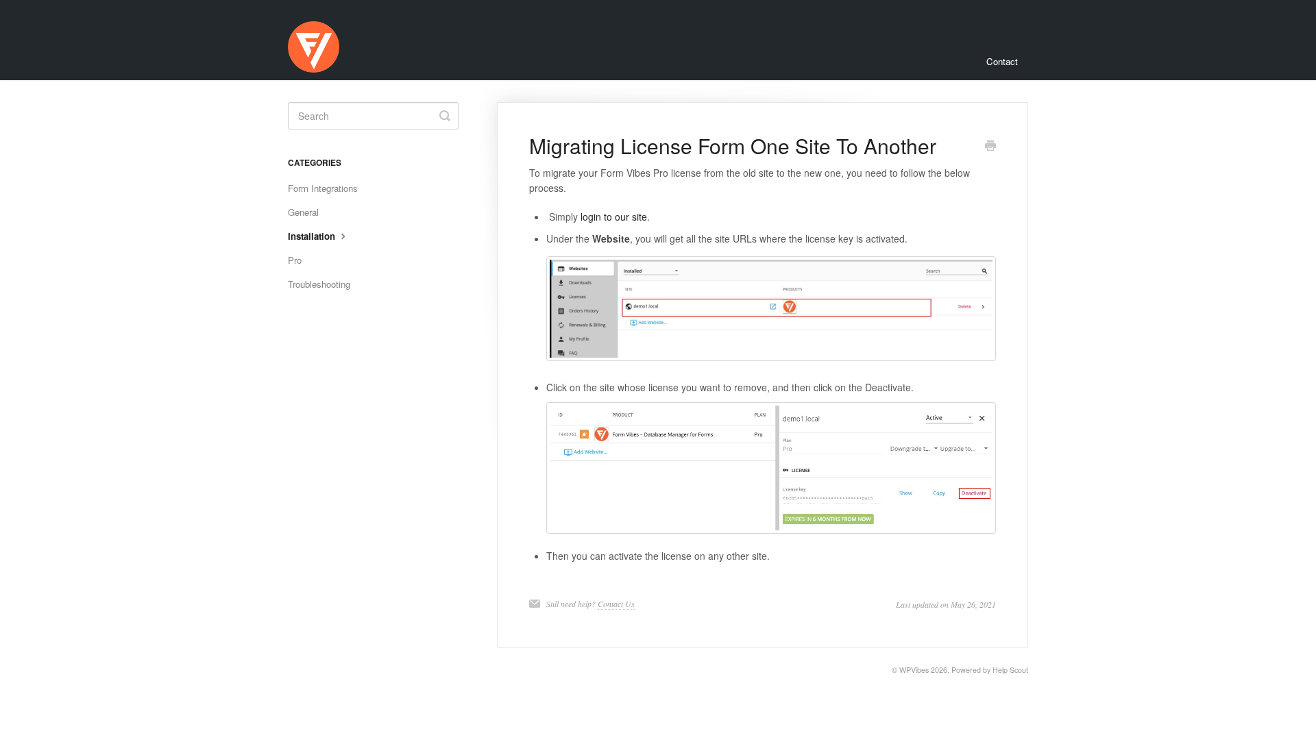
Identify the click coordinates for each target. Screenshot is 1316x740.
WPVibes (914, 670)
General (303, 212)
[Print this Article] (990, 146)
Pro (295, 260)
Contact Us (616, 603)
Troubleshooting (319, 284)
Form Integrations (323, 188)
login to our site (614, 216)
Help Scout (1010, 670)
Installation (313, 236)
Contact (1002, 61)
